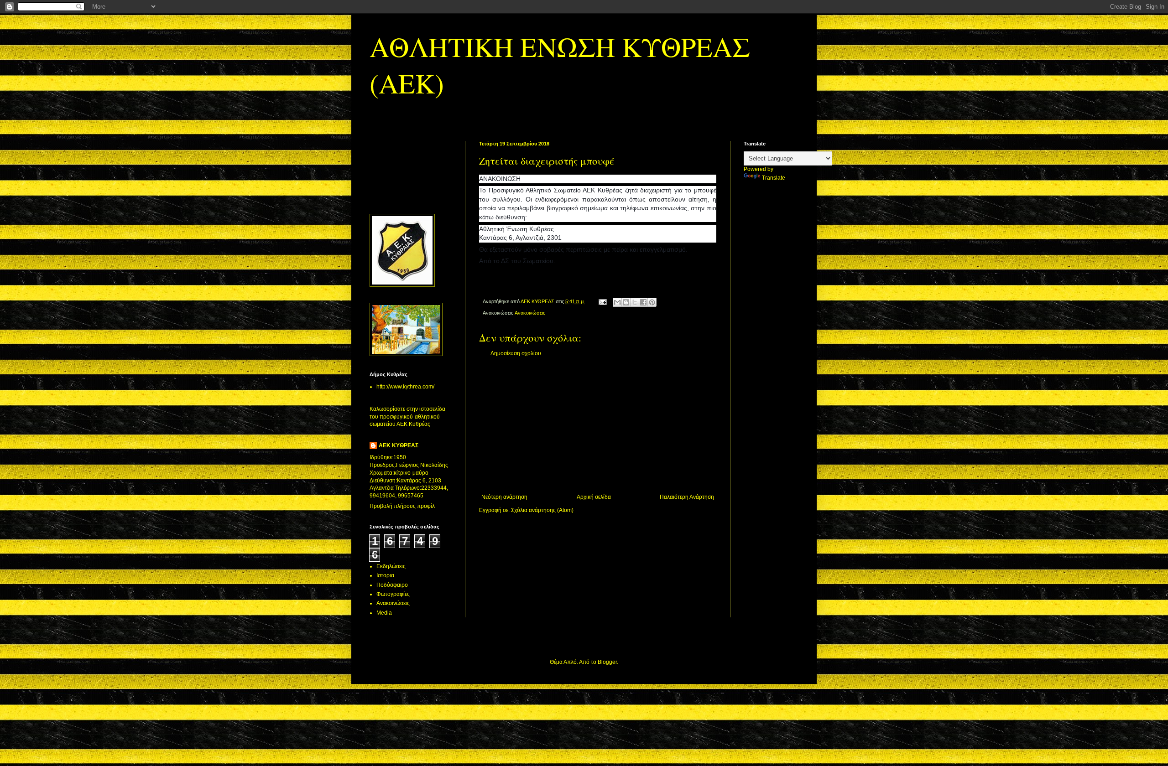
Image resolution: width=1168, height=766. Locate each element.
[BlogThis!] (626, 302)
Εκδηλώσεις (391, 566)
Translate (773, 178)
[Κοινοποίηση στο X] (634, 302)
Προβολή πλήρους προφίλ (402, 506)
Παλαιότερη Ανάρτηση (687, 497)
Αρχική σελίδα (594, 497)
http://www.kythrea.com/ (405, 386)
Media (384, 613)
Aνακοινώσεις (530, 313)
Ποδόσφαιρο (392, 585)
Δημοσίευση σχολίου (515, 353)
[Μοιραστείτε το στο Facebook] (643, 302)
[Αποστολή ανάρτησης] (602, 301)
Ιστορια (385, 575)
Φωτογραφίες (393, 594)
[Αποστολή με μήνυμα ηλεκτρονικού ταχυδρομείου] (617, 302)
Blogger (607, 662)
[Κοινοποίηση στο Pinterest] (652, 302)
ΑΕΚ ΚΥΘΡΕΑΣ (398, 445)
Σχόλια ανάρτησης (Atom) (542, 510)
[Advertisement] (597, 425)
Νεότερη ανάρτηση (504, 497)
